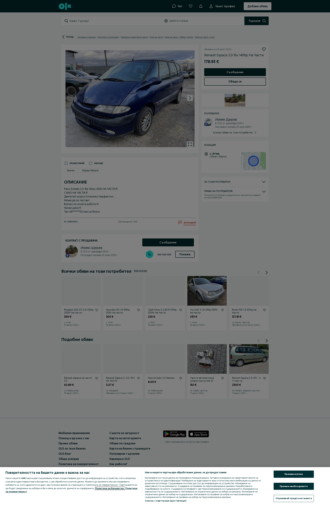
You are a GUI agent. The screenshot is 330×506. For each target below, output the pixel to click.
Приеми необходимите (294, 486)
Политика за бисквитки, (110, 488)
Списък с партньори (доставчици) (165, 500)
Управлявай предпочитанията (294, 498)
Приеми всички (293, 474)
